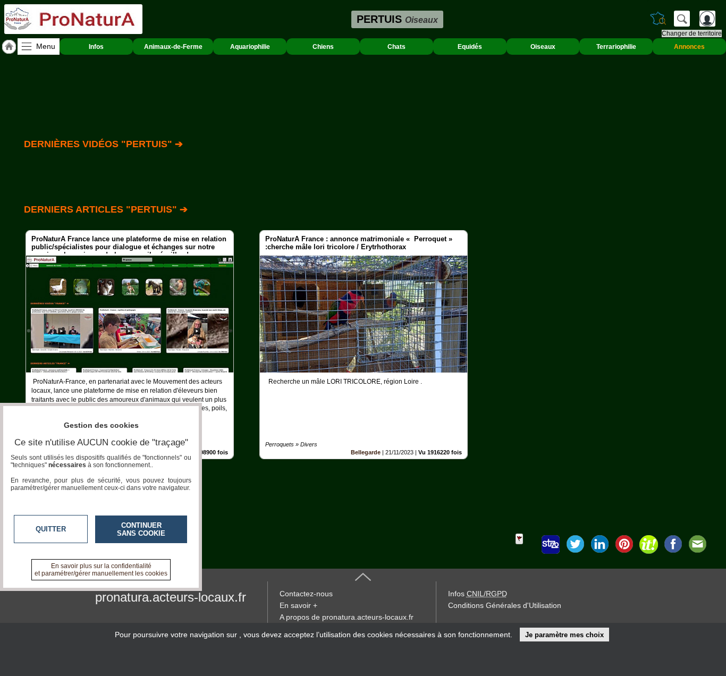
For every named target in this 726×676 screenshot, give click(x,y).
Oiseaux (542, 46)
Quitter (51, 529)
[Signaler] (526, 544)
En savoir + (298, 605)
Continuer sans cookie (141, 529)
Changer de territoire (692, 33)
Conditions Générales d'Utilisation (504, 605)
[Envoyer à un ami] (697, 544)
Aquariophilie (250, 46)
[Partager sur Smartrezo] (550, 544)
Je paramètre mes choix (564, 635)
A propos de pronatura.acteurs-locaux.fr (346, 617)
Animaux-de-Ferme (173, 46)
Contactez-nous (306, 593)
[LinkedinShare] (599, 544)
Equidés (470, 46)
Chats (396, 46)
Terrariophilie (616, 46)
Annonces (689, 46)
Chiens (323, 46)
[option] (130, 344)
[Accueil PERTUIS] (9, 46)
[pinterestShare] (624, 544)
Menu (45, 46)
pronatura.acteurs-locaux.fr (170, 597)
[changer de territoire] (658, 19)
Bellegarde (366, 452)
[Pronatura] (73, 19)
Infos (96, 46)
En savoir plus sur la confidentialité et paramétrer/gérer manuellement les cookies (101, 569)
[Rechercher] (682, 19)
